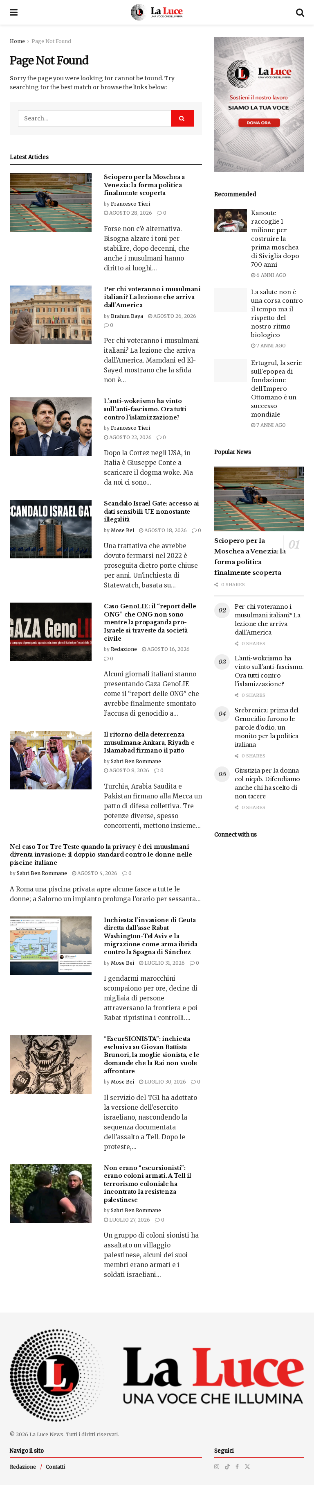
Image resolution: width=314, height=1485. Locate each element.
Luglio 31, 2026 (164, 963)
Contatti (55, 1467)
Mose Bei (122, 530)
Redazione (124, 649)
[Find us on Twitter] (247, 1466)
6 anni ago (270, 275)
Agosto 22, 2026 (130, 437)
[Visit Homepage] (157, 12)
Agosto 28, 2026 (130, 213)
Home (17, 41)
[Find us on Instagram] (216, 1466)
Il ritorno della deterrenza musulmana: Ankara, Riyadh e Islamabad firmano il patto (149, 742)
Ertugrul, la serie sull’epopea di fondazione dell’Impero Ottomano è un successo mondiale (276, 388)
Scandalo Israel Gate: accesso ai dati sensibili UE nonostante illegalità (151, 511)
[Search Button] (300, 12)
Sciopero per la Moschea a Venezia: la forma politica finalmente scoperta (144, 185)
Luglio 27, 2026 (129, 1220)
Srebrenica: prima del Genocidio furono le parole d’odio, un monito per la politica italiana (266, 727)
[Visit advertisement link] (259, 104)
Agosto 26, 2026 (174, 316)
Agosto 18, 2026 (165, 530)
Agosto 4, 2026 (96, 873)
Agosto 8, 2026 (128, 770)
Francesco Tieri (130, 204)
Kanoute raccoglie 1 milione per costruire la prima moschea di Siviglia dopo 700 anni (275, 238)
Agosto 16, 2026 (168, 649)
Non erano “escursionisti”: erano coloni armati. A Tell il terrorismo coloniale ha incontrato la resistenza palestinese (147, 1184)
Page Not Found (51, 41)
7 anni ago (270, 345)
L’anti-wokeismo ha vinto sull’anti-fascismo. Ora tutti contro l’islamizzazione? (145, 409)
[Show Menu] (14, 12)
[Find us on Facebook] (237, 1466)
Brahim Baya (127, 316)
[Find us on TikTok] (227, 1466)
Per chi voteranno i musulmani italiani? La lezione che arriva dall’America (152, 297)
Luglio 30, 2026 (164, 1082)
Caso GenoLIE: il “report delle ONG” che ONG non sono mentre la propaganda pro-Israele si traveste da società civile (150, 622)
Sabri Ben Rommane (136, 761)
